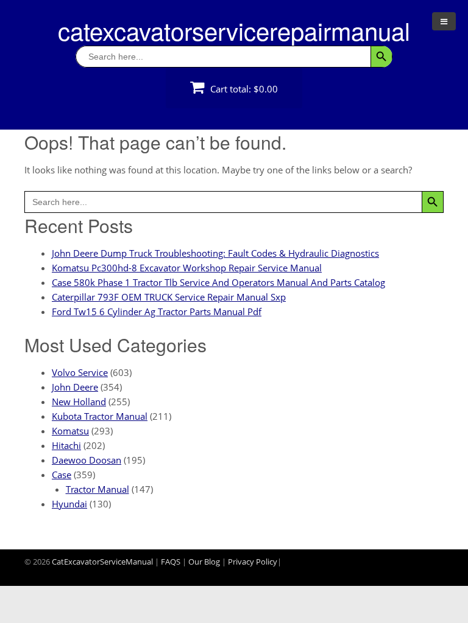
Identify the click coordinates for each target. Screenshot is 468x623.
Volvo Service (80, 372)
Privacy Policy (252, 561)
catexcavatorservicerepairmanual (234, 30)
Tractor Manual (97, 489)
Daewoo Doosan (86, 460)
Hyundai (69, 504)
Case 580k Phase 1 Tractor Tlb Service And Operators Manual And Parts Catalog (218, 282)
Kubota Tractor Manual (99, 416)
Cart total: (243, 89)
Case (61, 474)
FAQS (170, 561)
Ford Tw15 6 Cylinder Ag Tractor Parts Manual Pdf (156, 311)
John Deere (75, 387)
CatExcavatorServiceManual (102, 561)
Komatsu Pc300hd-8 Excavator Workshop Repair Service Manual (187, 268)
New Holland (79, 401)
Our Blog (204, 561)
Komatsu (70, 431)
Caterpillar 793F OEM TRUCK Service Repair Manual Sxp (169, 297)
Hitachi (66, 445)
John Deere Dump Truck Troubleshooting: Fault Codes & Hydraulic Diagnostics (215, 253)
